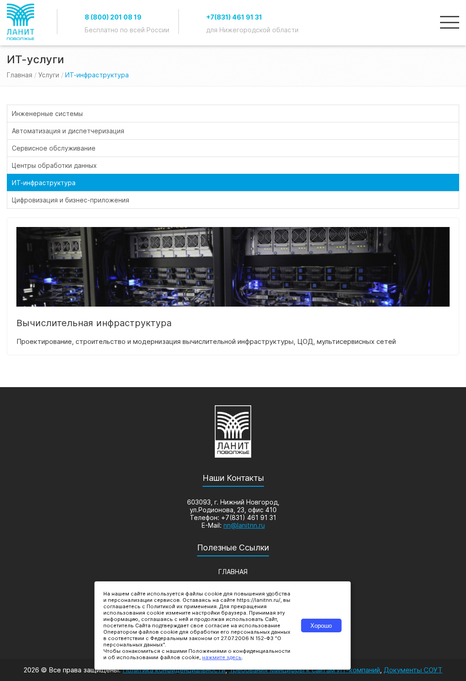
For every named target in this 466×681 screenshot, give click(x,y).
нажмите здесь (222, 657)
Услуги (48, 75)
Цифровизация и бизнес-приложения (70, 200)
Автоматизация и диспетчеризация (68, 131)
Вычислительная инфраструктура (94, 323)
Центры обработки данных (54, 165)
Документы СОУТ (413, 670)
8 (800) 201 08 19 (113, 17)
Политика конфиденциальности (173, 670)
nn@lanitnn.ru (244, 525)
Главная (19, 75)
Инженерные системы (47, 113)
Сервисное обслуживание (54, 148)
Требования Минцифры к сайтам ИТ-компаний (304, 670)
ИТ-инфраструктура (44, 183)
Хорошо (321, 625)
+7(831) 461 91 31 (234, 17)
